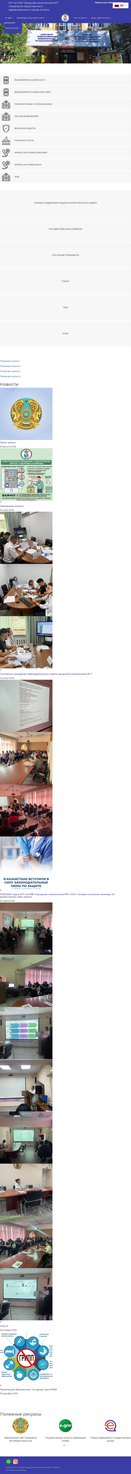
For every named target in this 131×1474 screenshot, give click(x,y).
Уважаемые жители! (11, 506)
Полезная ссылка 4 (10, 376)
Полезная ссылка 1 (10, 361)
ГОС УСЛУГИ (79, 18)
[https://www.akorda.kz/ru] (21, 1426)
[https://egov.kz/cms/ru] (65, 1426)
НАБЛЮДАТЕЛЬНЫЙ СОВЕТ (31, 18)
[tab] (64, 1445)
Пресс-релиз (7, 442)
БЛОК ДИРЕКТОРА (100, 18)
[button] (0, 502)
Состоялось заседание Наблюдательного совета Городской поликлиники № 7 (46, 674)
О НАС (8, 18)
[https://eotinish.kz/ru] (110, 1426)
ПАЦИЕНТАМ (12, 28)
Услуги (4, 1326)
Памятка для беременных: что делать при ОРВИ (28, 1389)
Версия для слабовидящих (108, 2)
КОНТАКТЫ (79, 28)
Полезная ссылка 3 (10, 371)
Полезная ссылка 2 (10, 366)
